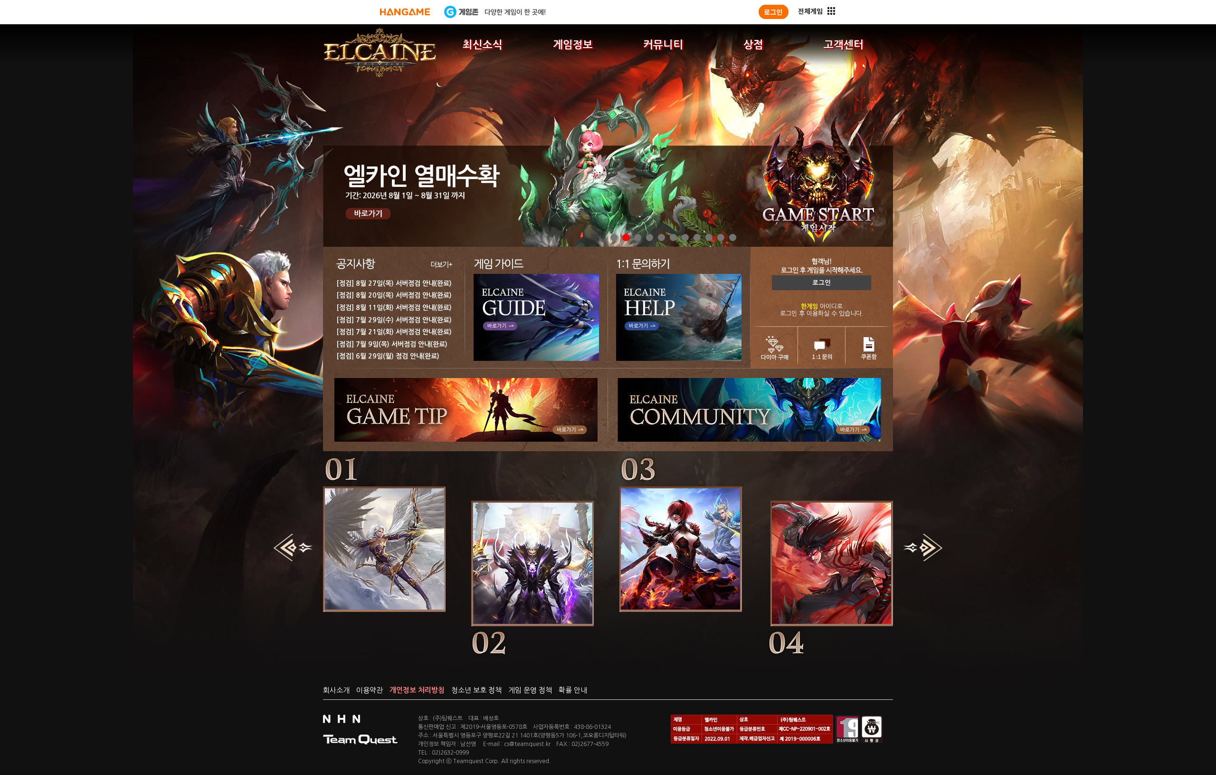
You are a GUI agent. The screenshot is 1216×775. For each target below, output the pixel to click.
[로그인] (773, 12)
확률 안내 (573, 690)
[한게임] (405, 12)
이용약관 (369, 690)
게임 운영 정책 (530, 690)
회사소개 (336, 690)
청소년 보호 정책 (476, 690)
